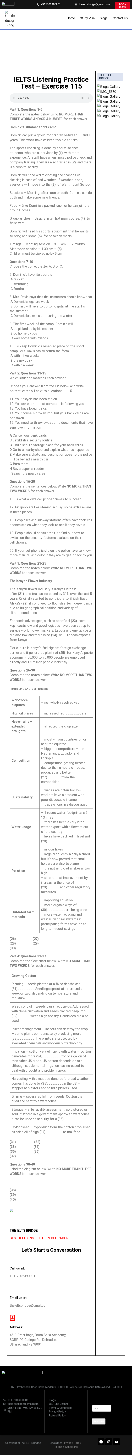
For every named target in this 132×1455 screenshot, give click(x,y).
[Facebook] (101, 1441)
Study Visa (87, 18)
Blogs (103, 18)
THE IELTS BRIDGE (106, 76)
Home (71, 18)
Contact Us (120, 18)
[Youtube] (116, 1441)
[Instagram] (108, 1441)
